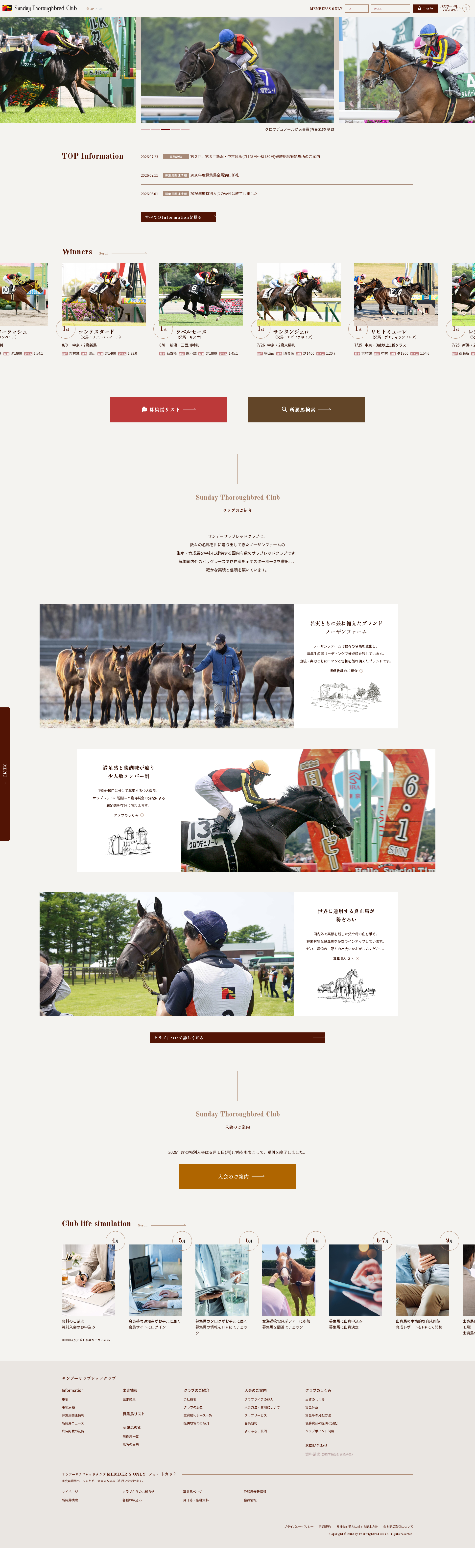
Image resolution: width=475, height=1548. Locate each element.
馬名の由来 (131, 1444)
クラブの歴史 (193, 1407)
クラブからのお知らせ (138, 1491)
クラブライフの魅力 (258, 1399)
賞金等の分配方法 (318, 1415)
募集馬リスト (134, 1413)
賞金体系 (311, 1407)
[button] (145, 129)
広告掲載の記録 (73, 1431)
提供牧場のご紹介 (196, 1423)
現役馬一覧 (131, 1436)
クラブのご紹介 (197, 1390)
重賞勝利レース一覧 (198, 1415)
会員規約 (250, 1423)
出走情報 (130, 1390)
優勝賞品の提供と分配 (321, 1423)
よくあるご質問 (255, 1431)
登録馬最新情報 (255, 1491)
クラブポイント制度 (319, 1431)
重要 (65, 1399)
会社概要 (190, 1399)
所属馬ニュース (73, 1423)
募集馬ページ (192, 1491)
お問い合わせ (316, 1445)
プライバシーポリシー (299, 1526)
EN (100, 8)
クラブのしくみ (318, 1390)
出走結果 (129, 1399)
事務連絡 (68, 1407)
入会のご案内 (255, 1390)
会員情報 (250, 1500)
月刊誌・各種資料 (196, 1500)
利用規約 (325, 1526)
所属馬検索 (132, 1427)
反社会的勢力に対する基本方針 (357, 1526)
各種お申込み (132, 1500)
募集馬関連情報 (73, 1415)
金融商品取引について (398, 1526)
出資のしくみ (315, 1399)
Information (73, 1390)
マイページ (70, 1491)
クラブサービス (255, 1415)
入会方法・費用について (262, 1407)
